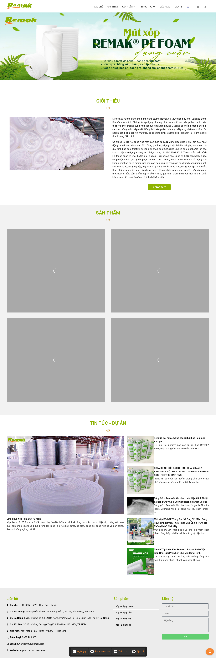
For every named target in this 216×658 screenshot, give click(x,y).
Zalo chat (123, 651)
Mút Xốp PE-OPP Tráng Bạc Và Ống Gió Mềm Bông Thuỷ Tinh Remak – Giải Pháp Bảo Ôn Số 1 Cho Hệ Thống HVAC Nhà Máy (180, 523)
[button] (3, 47)
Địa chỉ (140, 651)
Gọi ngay (81, 651)
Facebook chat (102, 651)
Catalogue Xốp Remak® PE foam (24, 518)
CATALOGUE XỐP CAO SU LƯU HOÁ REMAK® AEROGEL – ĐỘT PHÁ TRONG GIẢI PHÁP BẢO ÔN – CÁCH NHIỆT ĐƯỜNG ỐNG (181, 472)
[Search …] (198, 7)
